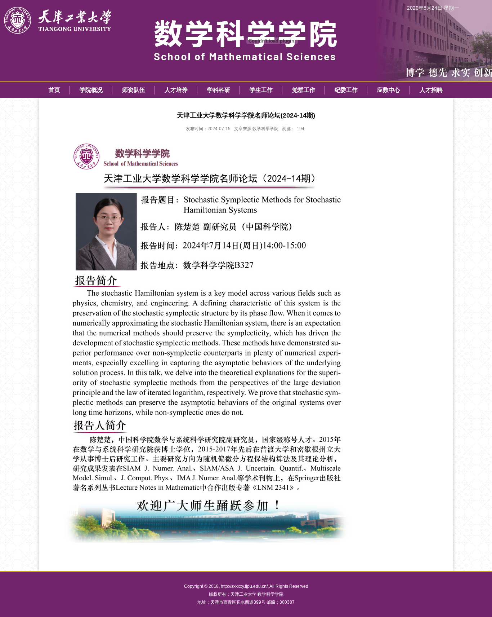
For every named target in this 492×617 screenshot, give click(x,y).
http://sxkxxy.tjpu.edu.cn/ (244, 586)
